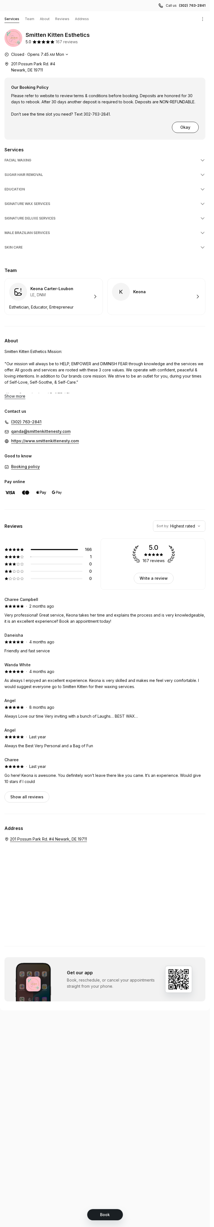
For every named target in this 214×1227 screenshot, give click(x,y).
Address (82, 19)
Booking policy (25, 466)
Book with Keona (156, 296)
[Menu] (202, 19)
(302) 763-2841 (192, 5)
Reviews (62, 19)
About (45, 19)
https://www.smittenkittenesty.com (45, 440)
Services (11, 19)
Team (29, 19)
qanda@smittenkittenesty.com (40, 431)
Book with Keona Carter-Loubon (54, 296)
